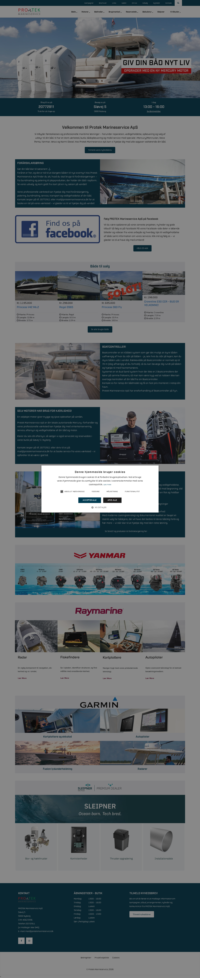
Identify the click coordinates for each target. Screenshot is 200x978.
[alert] (100, 489)
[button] (100, 507)
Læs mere (107, 484)
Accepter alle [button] (89, 500)
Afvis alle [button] (112, 500)
